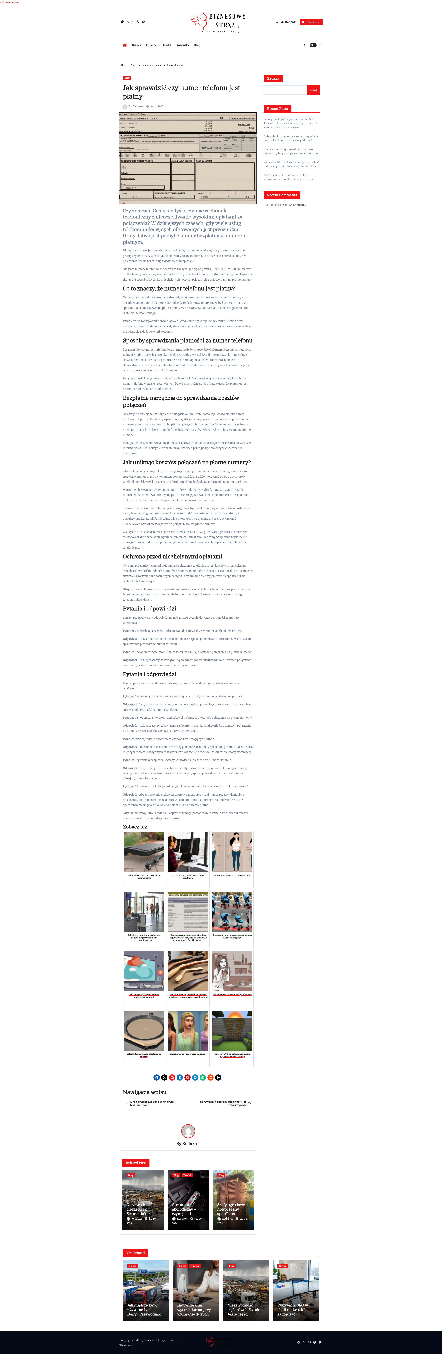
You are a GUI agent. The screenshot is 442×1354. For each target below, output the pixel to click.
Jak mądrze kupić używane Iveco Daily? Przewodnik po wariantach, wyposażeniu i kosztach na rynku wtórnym (290, 123)
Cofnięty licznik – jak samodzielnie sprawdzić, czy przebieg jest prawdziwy (288, 177)
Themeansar (126, 1345)
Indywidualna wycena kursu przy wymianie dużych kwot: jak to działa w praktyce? (291, 138)
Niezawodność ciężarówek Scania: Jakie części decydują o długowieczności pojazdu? (291, 151)
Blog (197, 45)
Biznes (136, 45)
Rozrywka (182, 45)
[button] (320, 45)
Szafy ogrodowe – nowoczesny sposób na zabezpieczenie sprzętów (232, 1213)
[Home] (124, 45)
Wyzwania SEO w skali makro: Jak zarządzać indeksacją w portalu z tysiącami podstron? (291, 164)
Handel (166, 45)
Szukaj (273, 78)
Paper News (167, 1340)
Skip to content (9, 2)
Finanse (151, 45)
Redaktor (138, 106)
